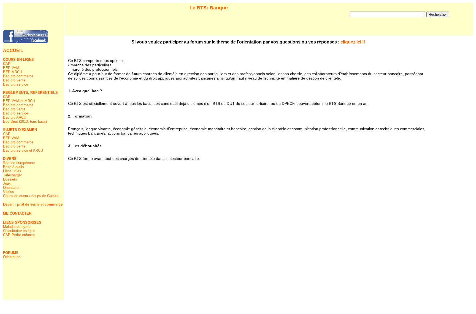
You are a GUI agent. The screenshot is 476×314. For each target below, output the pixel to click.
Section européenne (19, 163)
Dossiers (10, 179)
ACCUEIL (13, 50)
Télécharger (12, 175)
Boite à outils (13, 167)
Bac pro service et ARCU (23, 150)
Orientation (11, 187)
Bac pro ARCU (14, 117)
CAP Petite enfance (19, 235)
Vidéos (8, 192)
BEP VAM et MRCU (19, 101)
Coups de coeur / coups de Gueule (30, 196)
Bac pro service (15, 84)
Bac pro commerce (18, 76)
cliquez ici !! (352, 42)
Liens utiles (12, 171)
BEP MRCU (12, 72)
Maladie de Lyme (16, 227)
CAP (6, 64)
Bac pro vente (14, 80)
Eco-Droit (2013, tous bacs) (25, 121)
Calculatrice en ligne (19, 231)
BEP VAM (11, 68)
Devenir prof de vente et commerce (33, 204)
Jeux (7, 183)
